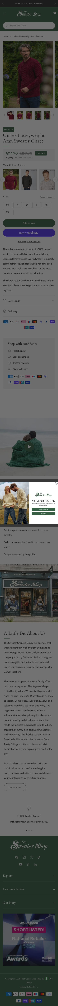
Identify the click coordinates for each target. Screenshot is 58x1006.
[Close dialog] (56, 483)
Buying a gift (43, 513)
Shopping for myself (43, 509)
